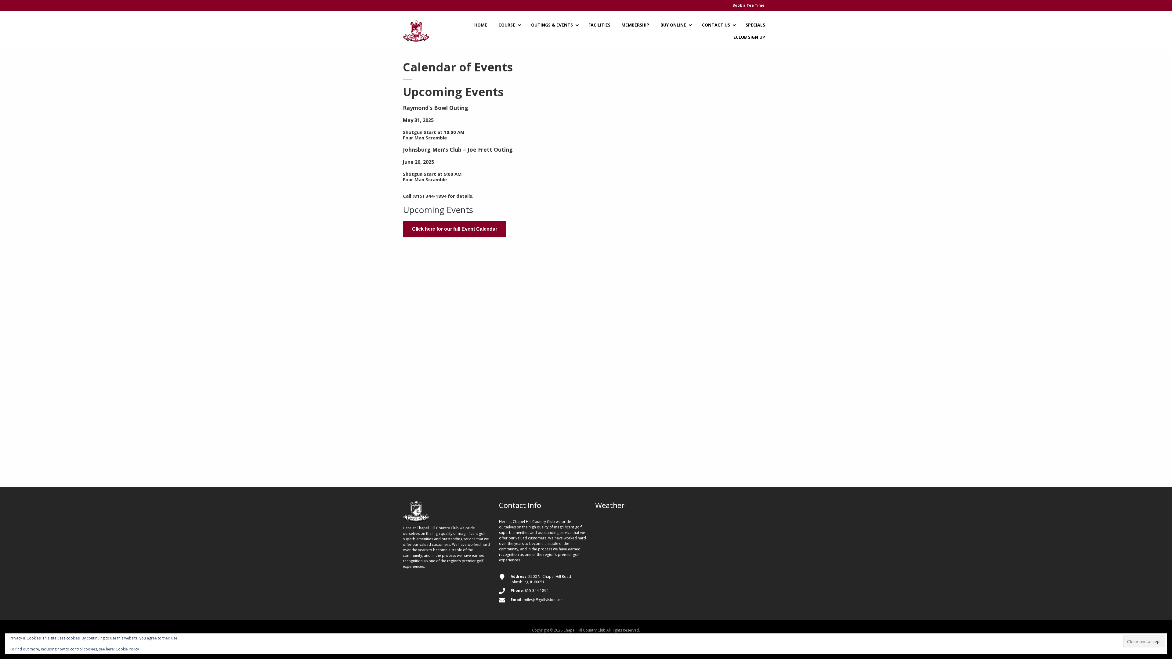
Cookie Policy (127, 649)
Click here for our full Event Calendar (454, 229)
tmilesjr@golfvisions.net (543, 599)
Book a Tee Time (749, 5)
